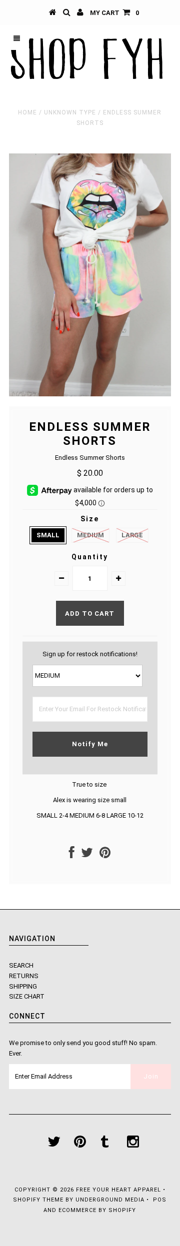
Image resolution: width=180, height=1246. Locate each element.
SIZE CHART (26, 996)
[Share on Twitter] (87, 855)
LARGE (132, 535)
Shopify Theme (38, 1200)
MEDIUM (90, 535)
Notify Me (90, 744)
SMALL (48, 535)
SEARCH (21, 965)
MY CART (114, 12)
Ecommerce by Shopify (97, 1210)
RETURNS (23, 976)
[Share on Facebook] (71, 855)
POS (159, 1200)
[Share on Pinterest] (105, 855)
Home (27, 112)
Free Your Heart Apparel (119, 1190)
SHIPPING (23, 986)
